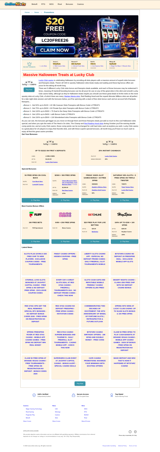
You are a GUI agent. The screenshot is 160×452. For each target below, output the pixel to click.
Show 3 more (27, 421)
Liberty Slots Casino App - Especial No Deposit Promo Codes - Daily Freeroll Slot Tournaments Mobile (95, 259)
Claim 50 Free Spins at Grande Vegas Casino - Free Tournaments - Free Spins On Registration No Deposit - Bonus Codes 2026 (35, 366)
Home (27, 12)
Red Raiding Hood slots (93, 123)
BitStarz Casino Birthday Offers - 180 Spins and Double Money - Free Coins (94, 336)
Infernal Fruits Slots (74, 66)
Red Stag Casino (67, 190)
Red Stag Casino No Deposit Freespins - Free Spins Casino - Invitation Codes (65, 310)
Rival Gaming (30, 412)
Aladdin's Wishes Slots (99, 187)
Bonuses (69, 4)
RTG (43, 4)
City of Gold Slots (67, 182)
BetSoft (86, 415)
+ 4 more (74, 184)
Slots (56, 418)
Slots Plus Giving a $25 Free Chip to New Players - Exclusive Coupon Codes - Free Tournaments (35, 259)
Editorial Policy (122, 446)
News (36, 12)
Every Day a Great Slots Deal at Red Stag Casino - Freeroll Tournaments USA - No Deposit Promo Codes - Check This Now (65, 287)
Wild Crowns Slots (55, 66)
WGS (51, 4)
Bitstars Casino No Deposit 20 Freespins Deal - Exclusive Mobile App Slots (124, 258)
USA (56, 409)
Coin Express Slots (93, 66)
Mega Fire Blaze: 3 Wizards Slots (116, 66)
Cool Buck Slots (37, 181)
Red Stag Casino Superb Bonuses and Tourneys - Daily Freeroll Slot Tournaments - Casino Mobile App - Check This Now (65, 340)
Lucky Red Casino (127, 190)
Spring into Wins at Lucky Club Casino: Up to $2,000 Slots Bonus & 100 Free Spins (124, 310)
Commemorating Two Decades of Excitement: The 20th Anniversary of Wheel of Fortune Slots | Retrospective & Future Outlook (95, 314)
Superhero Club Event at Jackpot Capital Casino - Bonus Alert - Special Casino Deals (65, 362)
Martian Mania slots (72, 96)
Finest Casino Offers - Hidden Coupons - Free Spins (65, 256)
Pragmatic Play (30, 415)
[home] (15, 7)
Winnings (57, 412)
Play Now (29, 89)
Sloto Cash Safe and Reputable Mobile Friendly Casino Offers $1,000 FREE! (94, 284)
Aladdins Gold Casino (99, 190)
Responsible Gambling (109, 446)
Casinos (80, 4)
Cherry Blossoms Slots (69, 180)
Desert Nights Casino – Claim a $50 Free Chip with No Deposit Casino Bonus (124, 284)
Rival (60, 4)
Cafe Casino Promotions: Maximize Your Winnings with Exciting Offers (95, 362)
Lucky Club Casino (51, 162)
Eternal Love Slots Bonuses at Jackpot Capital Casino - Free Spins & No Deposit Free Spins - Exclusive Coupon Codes (35, 286)
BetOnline (95, 231)
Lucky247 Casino (37, 184)
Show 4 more (56, 421)
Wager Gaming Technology (34, 409)
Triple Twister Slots (128, 187)
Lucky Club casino (46, 80)
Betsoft (34, 4)
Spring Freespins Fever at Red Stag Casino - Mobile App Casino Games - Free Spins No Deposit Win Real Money (35, 338)
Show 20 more (86, 421)
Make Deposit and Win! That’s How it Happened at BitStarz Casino (125, 362)
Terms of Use (133, 446)
